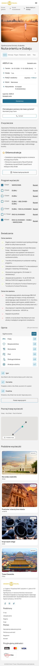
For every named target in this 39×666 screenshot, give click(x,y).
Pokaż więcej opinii (19, 400)
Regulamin (6, 635)
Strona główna (3, 8)
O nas (5, 612)
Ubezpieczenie (7, 616)
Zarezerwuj (19, 101)
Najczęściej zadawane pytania (12, 629)
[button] (22, 426)
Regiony (5, 619)
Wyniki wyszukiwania (16, 8)
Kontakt (5, 638)
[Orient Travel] (9, 3)
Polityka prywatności (9, 632)
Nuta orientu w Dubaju (30, 8)
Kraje (4, 622)
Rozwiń (35, 185)
